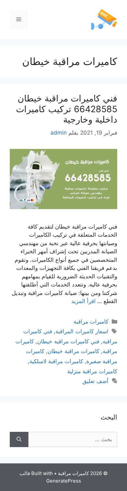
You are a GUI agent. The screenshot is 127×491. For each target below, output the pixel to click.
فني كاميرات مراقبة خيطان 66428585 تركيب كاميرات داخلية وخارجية (66, 109)
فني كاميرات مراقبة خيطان (68, 341)
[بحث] (19, 439)
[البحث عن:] (72, 439)
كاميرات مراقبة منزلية (92, 371)
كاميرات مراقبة (91, 321)
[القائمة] (19, 19)
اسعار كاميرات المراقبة (81, 331)
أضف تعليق (95, 381)
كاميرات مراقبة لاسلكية (56, 361)
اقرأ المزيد (83, 301)
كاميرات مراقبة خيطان (73, 351)
